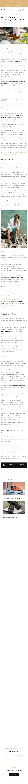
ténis (17, 154)
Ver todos (14, 472)
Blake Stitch (18, 206)
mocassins (11, 154)
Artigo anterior (4, 472)
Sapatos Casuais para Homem (11, 517)
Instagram (8, 424)
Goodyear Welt (8, 206)
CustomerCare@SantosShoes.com (14, 759)
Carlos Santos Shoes (12, 22)
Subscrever (14, 774)
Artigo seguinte (23, 472)
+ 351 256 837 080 (14, 751)
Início (12, 14)
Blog (16, 14)
